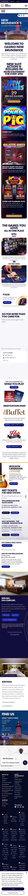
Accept (12, 889)
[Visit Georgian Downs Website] (5, 869)
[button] (26, 11)
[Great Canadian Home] (5, 6)
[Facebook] (19, 15)
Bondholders (5, 784)
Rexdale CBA (5, 795)
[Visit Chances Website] (14, 869)
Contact (4, 802)
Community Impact (7, 782)
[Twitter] (5, 734)
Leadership (4, 778)
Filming (4, 797)
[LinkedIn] (23, 807)
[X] (21, 15)
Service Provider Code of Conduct (7, 791)
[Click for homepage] (3, 11)
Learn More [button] (15, 512)
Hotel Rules (18, 794)
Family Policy (18, 788)
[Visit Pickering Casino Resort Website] (14, 819)
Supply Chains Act (6, 788)
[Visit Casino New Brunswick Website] (5, 851)
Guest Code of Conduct (18, 782)
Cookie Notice (18, 779)
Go (25, 762)
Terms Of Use (18, 786)
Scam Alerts (5, 803)
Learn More (5, 360)
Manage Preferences (13, 893)
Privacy (16, 777)
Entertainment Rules (18, 797)
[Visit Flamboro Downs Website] (22, 851)
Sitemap (4, 805)
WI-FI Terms (17, 785)
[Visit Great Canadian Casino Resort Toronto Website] (5, 819)
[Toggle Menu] (26, 5)
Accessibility (18, 790)
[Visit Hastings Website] (22, 869)
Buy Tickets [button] (6, 512)
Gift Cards (17, 792)
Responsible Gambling (8, 786)
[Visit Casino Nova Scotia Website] (14, 851)
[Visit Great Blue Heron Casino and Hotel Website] (22, 819)
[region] (14, 516)
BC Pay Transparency (7, 793)
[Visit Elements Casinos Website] (14, 834)
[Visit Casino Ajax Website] (5, 834)
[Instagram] (23, 15)
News (3, 776)
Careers (4, 780)
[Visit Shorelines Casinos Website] (22, 834)
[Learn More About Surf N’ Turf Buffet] (11, 338)
